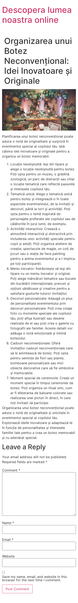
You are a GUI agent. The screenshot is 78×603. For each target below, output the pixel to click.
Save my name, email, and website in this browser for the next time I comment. (34, 578)
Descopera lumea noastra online (37, 15)
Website (8, 556)
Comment (11, 470)
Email (7, 539)
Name (8, 522)
